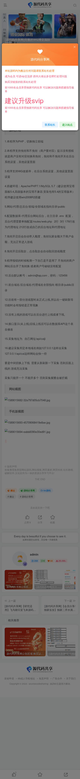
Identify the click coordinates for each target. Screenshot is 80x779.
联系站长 (50, 124)
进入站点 (67, 124)
